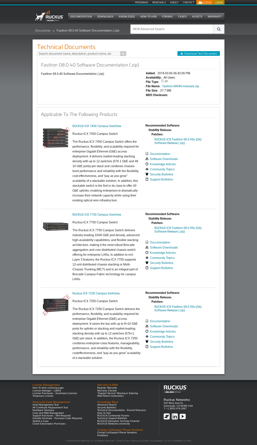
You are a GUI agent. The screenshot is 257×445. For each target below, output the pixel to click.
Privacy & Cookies (140, 441)
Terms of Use (123, 441)
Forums (167, 16)
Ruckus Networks (177, 399)
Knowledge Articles (163, 164)
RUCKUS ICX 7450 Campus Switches (96, 126)
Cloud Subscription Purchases (49, 423)
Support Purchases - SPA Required (52, 415)
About (174, 2)
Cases (182, 16)
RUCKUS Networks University (113, 423)
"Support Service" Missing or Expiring (117, 393)
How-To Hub (148, 16)
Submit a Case (41, 421)
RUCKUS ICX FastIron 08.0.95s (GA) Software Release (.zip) (178, 141)
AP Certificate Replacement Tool (50, 407)
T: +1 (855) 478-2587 (175, 408)
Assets (197, 16)
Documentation (81, 16)
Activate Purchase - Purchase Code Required (57, 418)
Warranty (215, 16)
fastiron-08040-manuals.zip (180, 86)
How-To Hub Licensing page (48, 388)
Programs (141, 2)
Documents (42, 30)
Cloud (206, 2)
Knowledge (127, 16)
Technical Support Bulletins (112, 418)
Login (219, 2)
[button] (218, 29)
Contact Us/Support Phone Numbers (117, 432)
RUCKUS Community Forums (113, 415)
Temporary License (43, 396)
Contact (188, 2)
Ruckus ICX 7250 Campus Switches (96, 293)
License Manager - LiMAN (47, 390)
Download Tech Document (200, 53)
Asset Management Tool (46, 404)
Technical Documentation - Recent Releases (121, 410)
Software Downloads (164, 159)
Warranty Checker (107, 390)
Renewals (159, 2)
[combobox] (171, 29)
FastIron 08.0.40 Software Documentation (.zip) (88, 30)
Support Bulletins (161, 179)
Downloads (105, 16)
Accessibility (157, 441)
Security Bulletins (161, 174)
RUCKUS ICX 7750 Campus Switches (96, 214)
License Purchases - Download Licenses (55, 393)
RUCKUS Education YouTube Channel (118, 421)
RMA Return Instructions (110, 396)
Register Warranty (107, 388)
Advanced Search (107, 404)
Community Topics (162, 169)
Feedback (102, 435)
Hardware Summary (43, 410)
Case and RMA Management (48, 413)
